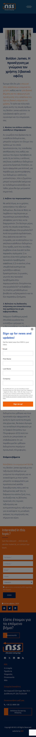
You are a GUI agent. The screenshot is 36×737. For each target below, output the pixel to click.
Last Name (7, 369)
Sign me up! (18, 404)
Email (5, 349)
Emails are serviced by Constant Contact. (16, 396)
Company (6, 379)
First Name (7, 359)
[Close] (32, 329)
